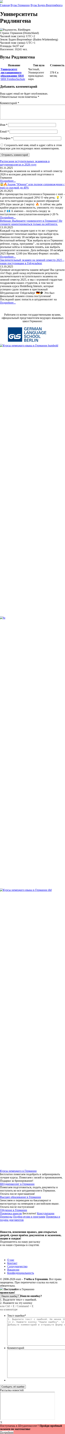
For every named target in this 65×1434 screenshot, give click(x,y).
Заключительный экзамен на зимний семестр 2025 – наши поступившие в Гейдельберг (32, 261)
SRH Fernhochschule (13, 74)
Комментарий (9, 103)
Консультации (45, 1213)
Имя (3, 124)
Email (4, 131)
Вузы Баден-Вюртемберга (46, 5)
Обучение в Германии (13, 1210)
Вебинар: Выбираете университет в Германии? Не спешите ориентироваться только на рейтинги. (31, 222)
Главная (5, 5)
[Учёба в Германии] (1, 1)
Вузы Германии (20, 5)
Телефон (6, 138)
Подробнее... (8, 180)
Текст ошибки (16, 1315)
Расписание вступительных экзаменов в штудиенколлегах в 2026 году (25, 163)
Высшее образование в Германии (20, 1197)
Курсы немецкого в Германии (18, 1170)
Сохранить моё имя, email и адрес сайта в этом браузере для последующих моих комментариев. (31, 147)
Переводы (6, 1216)
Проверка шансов (11, 1213)
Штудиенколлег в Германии (17, 1184)
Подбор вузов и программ (29, 1216)
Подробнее (7, 1432)
